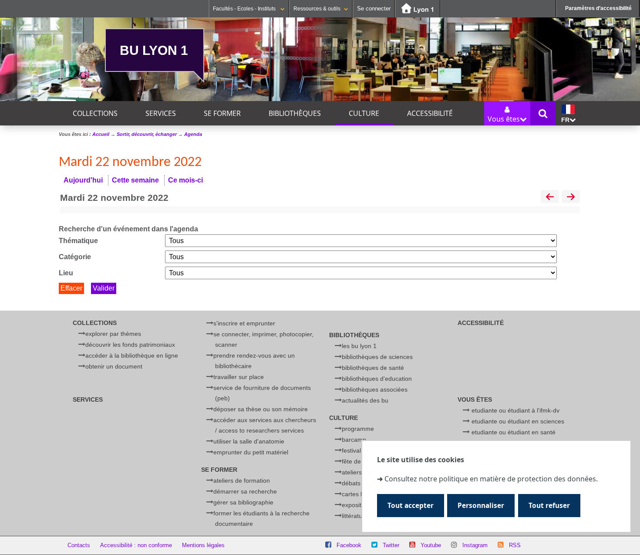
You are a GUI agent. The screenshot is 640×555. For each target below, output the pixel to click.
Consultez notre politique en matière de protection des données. (491, 479)
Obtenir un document (113, 366)
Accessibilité (430, 113)
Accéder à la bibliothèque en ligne (131, 355)
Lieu (66, 273)
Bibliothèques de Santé (373, 367)
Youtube (431, 545)
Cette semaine (135, 180)
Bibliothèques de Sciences (377, 356)
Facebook (349, 545)
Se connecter (374, 8)
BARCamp (354, 439)
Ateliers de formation (241, 480)
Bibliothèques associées (375, 389)
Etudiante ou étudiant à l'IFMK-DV (515, 410)
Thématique (78, 240)
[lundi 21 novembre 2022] (550, 198)
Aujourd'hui (83, 180)
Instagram (475, 545)
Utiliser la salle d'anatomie (248, 441)
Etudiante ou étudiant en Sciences (518, 421)
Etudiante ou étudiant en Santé (514, 432)
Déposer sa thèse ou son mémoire (260, 409)
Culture (364, 113)
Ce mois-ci (185, 180)
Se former (222, 113)
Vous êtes (475, 399)
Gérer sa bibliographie (243, 502)
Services (160, 113)
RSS (515, 545)
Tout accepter (410, 505)
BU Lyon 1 (154, 50)
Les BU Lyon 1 (359, 345)
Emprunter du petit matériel (250, 452)
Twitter (391, 545)
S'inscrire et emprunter (244, 323)
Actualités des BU (365, 400)
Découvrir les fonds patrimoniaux (130, 344)
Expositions (357, 504)
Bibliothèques (295, 113)
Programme (358, 428)
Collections (95, 113)
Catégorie (75, 257)
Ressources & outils (316, 9)
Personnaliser (481, 505)
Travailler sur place (238, 376)
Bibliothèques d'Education (377, 378)
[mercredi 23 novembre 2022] (571, 198)
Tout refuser (549, 505)
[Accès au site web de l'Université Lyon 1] (417, 9)
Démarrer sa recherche (245, 491)
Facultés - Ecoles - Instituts (245, 9)
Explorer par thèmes (113, 333)
